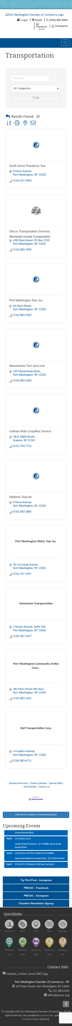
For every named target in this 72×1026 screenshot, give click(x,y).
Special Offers (56, 783)
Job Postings (30, 787)
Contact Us (44, 787)
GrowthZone (46, 1015)
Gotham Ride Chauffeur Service (30, 431)
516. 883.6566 (60, 990)
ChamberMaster (30, 1019)
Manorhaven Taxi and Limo (27, 365)
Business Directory (18, 783)
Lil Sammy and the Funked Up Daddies (34, 850)
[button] (8, 116)
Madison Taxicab (20, 497)
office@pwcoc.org (58, 995)
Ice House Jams (23, 836)
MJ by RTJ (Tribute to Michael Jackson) (34, 861)
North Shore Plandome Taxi (27, 165)
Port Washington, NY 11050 (42, 986)
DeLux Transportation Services (29, 231)
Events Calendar (38, 783)
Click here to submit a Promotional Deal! (36, 814)
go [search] (37, 97)
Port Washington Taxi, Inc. (26, 300)
